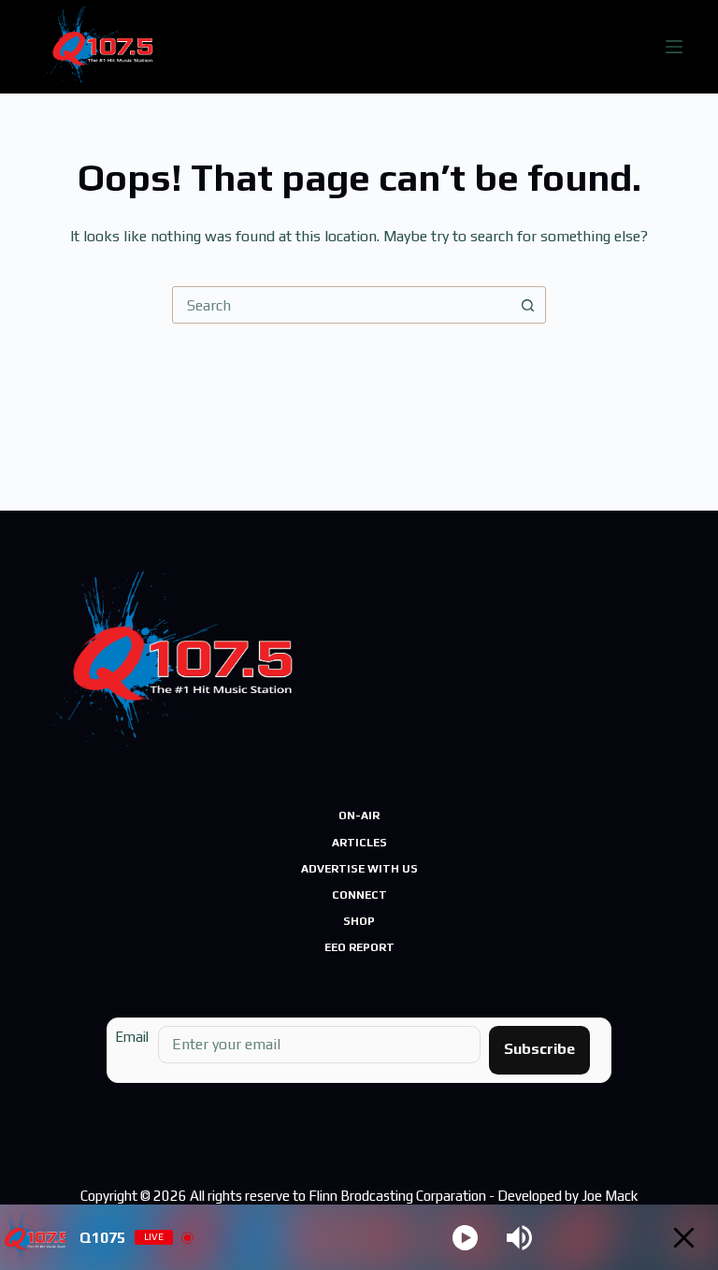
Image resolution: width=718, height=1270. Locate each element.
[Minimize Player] (683, 1237)
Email (132, 1037)
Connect (359, 895)
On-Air (359, 815)
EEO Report (359, 947)
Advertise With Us (359, 868)
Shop (359, 921)
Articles (359, 842)
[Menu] (674, 46)
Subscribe (539, 1049)
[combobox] (341, 305)
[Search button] (527, 305)
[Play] (465, 1237)
